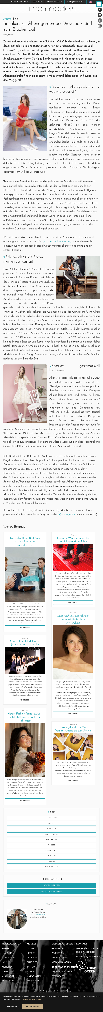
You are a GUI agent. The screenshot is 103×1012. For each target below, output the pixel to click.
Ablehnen (12, 1007)
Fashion (51, 861)
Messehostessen (62, 943)
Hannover (8, 971)
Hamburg (7, 953)
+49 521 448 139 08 (39, 915)
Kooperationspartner (65, 967)
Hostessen (51, 829)
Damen (30, 948)
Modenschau (34, 976)
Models (31, 943)
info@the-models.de (92, 956)
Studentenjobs (61, 962)
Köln (5, 962)
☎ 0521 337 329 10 (54, 2)
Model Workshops (62, 972)
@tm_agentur (67, 514)
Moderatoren (51, 867)
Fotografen (59, 976)
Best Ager (32, 957)
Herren (31, 953)
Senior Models (51, 850)
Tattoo (31, 967)
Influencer (51, 839)
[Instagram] (100, 26)
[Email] (100, 15)
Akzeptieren (32, 1007)
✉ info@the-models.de (75, 2)
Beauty (51, 823)
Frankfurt (8, 980)
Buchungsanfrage (19, 2)
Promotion (58, 953)
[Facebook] (100, 21)
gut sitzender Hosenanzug (57, 241)
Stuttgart (8, 976)
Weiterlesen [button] (25, 627)
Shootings (51, 856)
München (7, 967)
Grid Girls (57, 948)
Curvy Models (51, 834)
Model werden (51, 886)
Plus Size (32, 962)
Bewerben (37, 2)
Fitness (51, 845)
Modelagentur (11, 943)
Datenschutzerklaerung (31, 999)
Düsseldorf (9, 957)
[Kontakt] (100, 10)
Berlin (5, 948)
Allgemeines (51, 818)
